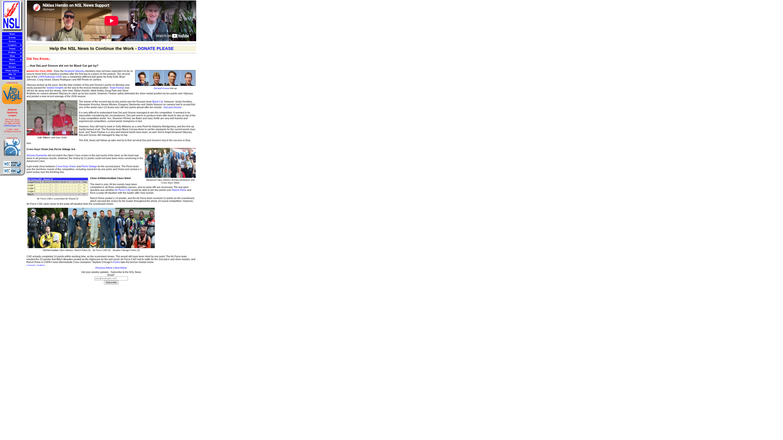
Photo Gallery (12, 70)
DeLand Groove (162, 88)
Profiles (12, 52)
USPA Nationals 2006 (50, 76)
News (12, 34)
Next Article (120, 267)
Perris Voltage (89, 166)
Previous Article (104, 267)
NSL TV (12, 74)
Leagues (12, 45)
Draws (12, 63)
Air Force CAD (123, 190)
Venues (12, 67)
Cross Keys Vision (66, 166)
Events (12, 37)
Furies (116, 262)
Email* (111, 275)
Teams (12, 48)
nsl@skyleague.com (12, 126)
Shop (12, 56)
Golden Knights (55, 87)
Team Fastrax (116, 87)
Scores (12, 41)
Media (12, 78)
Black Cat (157, 101)
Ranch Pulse (179, 190)
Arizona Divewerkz (37, 155)
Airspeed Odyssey (74, 71)
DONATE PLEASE (156, 48)
